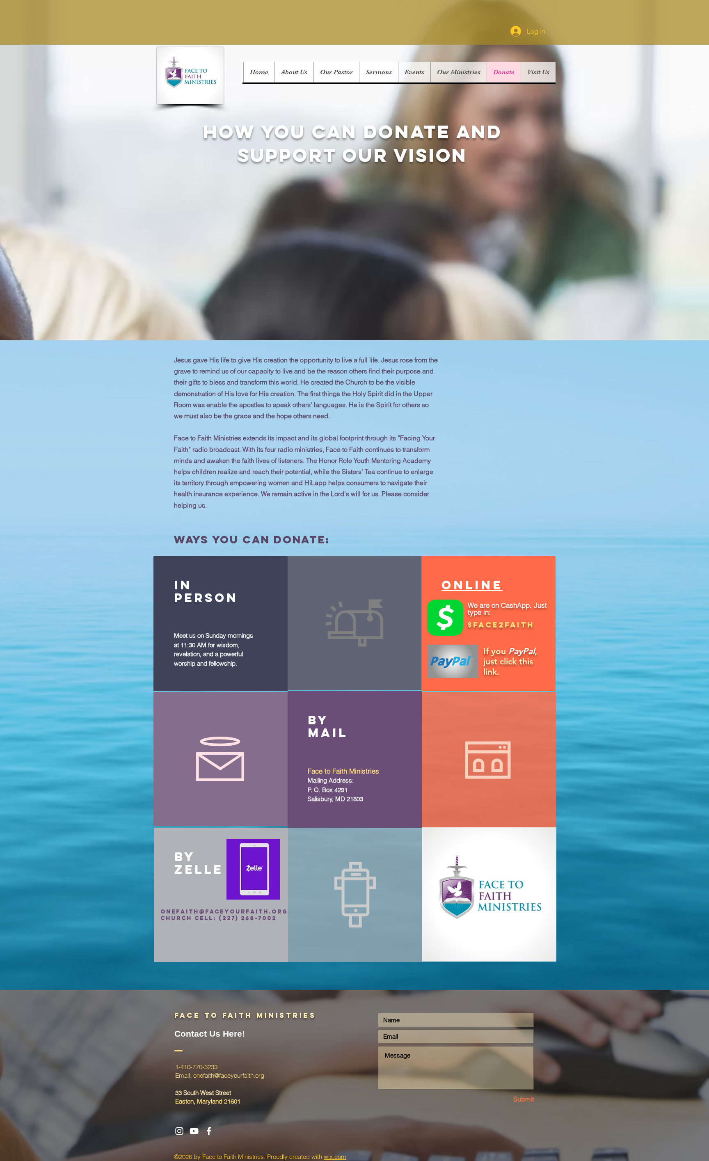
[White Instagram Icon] (179, 1131)
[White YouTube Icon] (194, 1131)
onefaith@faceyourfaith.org (224, 911)
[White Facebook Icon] (209, 1131)
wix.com (335, 1157)
